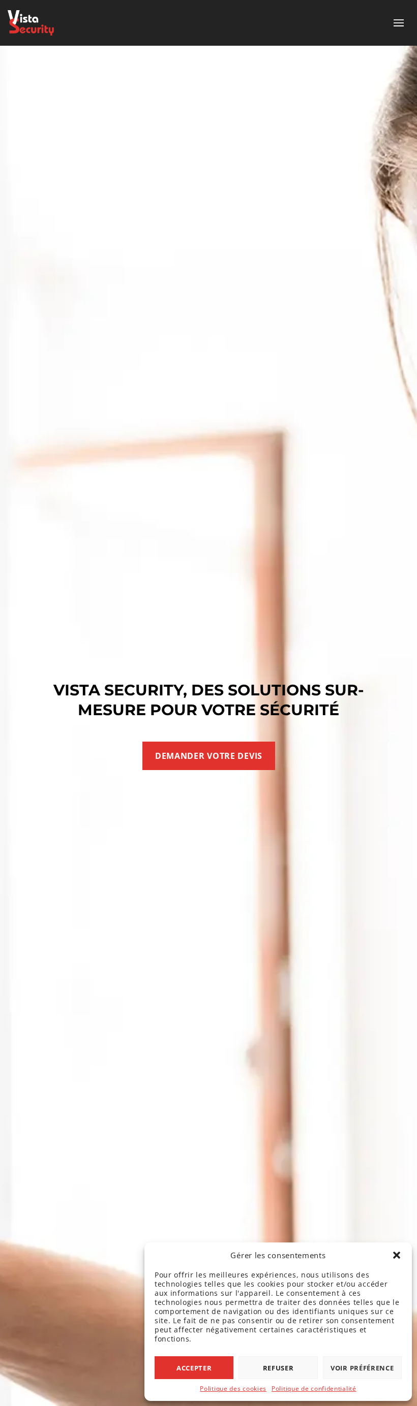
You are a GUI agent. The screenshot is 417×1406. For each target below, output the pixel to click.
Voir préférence (362, 1367)
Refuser (278, 1367)
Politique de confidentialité (314, 1388)
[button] (397, 1255)
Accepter (194, 1367)
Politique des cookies (233, 1388)
